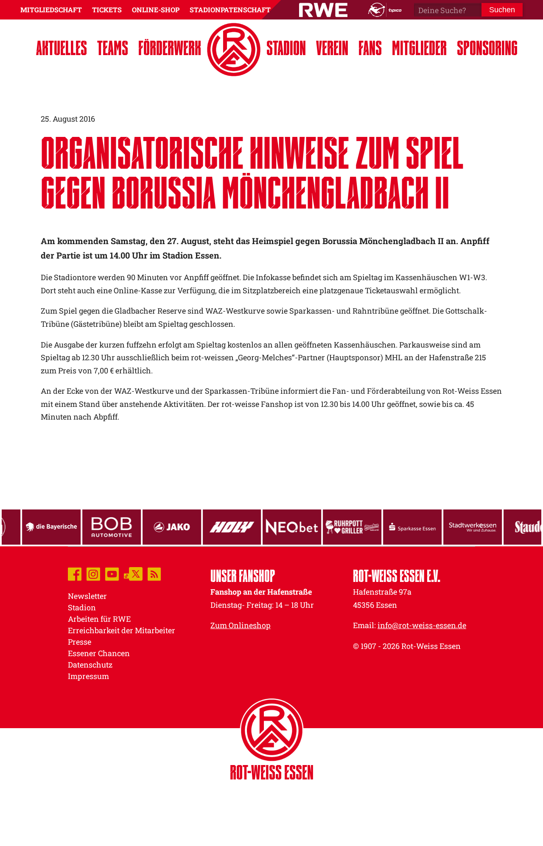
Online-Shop (155, 9)
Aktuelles (61, 48)
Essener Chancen (99, 653)
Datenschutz (90, 665)
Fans (370, 48)
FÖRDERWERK (169, 48)
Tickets (107, 9)
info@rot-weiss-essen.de (422, 625)
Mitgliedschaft (51, 9)
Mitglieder (419, 48)
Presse (79, 642)
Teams (112, 48)
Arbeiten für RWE (99, 619)
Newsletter (87, 596)
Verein (332, 48)
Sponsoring (487, 48)
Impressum (88, 676)
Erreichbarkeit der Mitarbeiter (121, 630)
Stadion (286, 48)
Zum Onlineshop (240, 625)
